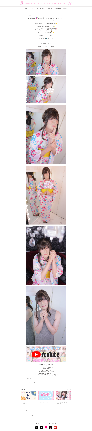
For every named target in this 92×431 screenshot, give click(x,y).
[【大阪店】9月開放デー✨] (46, 395)
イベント (36, 8)
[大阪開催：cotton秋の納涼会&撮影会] (28, 395)
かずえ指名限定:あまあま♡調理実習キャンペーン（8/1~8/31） (63, 403)
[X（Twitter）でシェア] (29, 382)
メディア (42, 8)
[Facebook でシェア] (26, 382)
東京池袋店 (65, 8)
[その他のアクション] (65, 15)
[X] (36, 427)
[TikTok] (50, 427)
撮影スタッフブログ (49, 8)
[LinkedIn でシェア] (32, 382)
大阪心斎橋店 (58, 8)
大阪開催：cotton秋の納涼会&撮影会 (28, 403)
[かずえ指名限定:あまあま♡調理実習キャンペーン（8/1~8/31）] (63, 395)
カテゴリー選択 (24, 8)
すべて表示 (69, 389)
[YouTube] (55, 427)
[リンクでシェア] (34, 382)
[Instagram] (46, 427)
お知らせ (30, 8)
